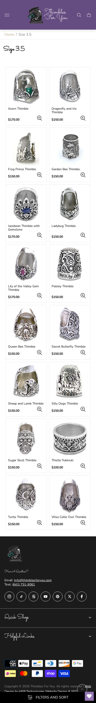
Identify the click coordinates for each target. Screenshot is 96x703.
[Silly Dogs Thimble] (70, 382)
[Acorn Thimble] (26, 87)
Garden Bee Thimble (66, 169)
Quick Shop (16, 617)
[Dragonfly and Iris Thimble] (70, 87)
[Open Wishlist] (89, 696)
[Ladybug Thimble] (70, 204)
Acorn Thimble (18, 109)
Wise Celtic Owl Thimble (69, 517)
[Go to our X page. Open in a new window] (70, 596)
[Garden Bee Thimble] (70, 147)
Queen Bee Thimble (21, 346)
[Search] (79, 15)
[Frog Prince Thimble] (26, 147)
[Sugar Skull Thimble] (26, 438)
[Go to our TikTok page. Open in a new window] (21, 596)
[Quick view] (39, 118)
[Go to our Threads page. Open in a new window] (33, 596)
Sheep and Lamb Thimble (26, 403)
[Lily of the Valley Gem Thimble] (26, 264)
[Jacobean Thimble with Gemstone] (26, 204)
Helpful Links (19, 636)
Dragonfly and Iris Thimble (64, 110)
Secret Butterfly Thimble (69, 346)
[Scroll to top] (82, 689)
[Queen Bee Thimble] (26, 325)
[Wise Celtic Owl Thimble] (70, 495)
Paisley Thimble (62, 286)
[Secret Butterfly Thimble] (70, 325)
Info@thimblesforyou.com (33, 580)
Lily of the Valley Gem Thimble (23, 288)
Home (9, 34)
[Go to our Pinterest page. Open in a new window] (58, 596)
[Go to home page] (48, 15)
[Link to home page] (15, 554)
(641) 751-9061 (23, 584)
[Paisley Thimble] (70, 264)
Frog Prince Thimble (22, 169)
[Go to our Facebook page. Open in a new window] (82, 596)
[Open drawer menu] (7, 15)
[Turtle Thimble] (26, 495)
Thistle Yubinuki (62, 460)
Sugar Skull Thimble (22, 460)
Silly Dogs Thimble (65, 403)
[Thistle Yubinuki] (70, 438)
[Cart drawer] (89, 15)
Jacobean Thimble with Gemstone (24, 227)
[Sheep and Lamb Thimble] (26, 382)
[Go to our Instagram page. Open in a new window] (9, 596)
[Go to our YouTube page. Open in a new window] (45, 596)
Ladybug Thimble (64, 226)
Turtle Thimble (18, 517)
